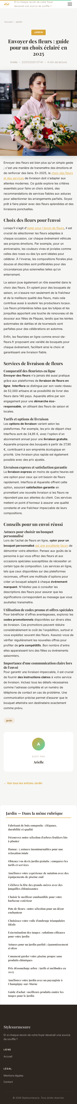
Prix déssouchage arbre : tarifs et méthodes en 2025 (37, 970)
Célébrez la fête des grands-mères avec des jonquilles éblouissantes (35, 886)
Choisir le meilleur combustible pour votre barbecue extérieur (35, 898)
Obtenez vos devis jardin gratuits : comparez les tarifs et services (38, 863)
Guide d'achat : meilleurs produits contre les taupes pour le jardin (36, 993)
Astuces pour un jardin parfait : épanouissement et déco (38, 946)
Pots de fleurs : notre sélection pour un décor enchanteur (36, 910)
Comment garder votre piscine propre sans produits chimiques (35, 958)
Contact (8, 1081)
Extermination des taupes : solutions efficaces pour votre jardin (36, 934)
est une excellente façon (51, 545)
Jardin (19, 21)
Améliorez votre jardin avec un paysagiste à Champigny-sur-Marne (35, 982)
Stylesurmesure (17, 1026)
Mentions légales (13, 1075)
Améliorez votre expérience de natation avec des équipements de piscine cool (38, 875)
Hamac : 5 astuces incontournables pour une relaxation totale (35, 851)
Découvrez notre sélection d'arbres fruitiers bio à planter (37, 839)
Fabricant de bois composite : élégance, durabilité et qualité (32, 827)
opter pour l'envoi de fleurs (45, 228)
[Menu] (69, 4)
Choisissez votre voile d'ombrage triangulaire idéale (36, 922)
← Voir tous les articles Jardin (23, 783)
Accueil (8, 21)
